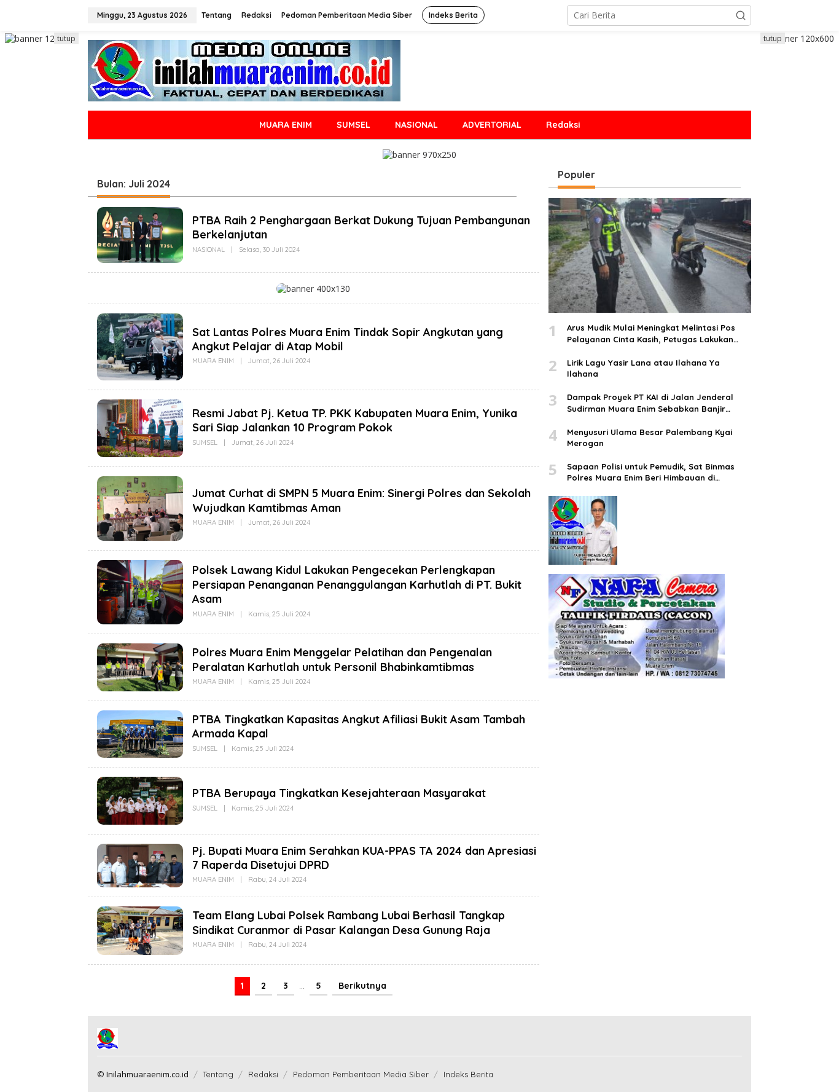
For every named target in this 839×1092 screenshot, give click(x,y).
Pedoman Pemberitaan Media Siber (361, 1074)
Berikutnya (362, 985)
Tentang (218, 1074)
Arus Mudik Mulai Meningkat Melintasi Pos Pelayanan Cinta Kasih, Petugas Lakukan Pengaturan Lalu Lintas (651, 334)
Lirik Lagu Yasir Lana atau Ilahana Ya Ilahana (643, 368)
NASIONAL (208, 249)
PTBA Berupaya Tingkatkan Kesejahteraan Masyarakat (339, 793)
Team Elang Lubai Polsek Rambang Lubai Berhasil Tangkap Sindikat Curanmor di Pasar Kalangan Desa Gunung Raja (348, 923)
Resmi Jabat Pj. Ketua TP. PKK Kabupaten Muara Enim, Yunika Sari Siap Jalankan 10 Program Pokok (354, 420)
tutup (66, 38)
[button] (740, 15)
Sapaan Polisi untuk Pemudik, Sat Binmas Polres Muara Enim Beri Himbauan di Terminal (651, 472)
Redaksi (263, 1074)
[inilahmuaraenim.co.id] (244, 70)
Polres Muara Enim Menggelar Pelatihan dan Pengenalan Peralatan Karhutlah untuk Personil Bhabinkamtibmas (342, 660)
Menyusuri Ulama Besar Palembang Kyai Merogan (649, 437)
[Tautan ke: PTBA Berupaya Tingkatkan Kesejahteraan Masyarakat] (140, 800)
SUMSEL (204, 442)
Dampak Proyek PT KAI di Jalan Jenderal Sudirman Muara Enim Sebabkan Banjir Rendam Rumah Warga (650, 403)
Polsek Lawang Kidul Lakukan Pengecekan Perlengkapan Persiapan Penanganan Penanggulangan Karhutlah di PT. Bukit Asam (356, 584)
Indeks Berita (468, 1074)
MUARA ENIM (213, 361)
